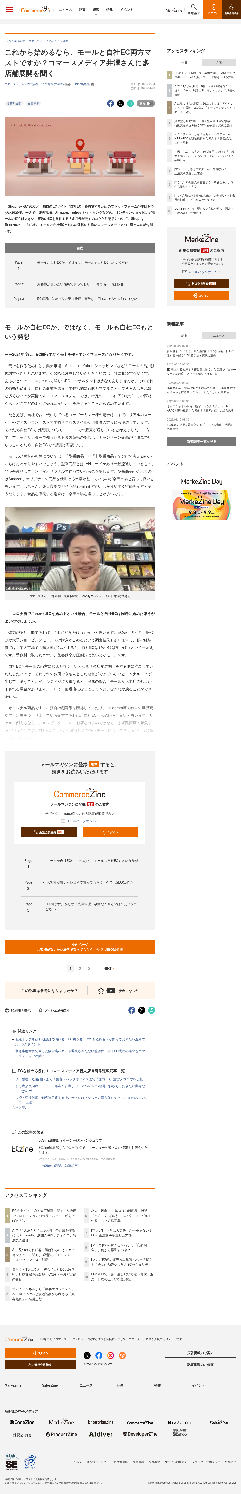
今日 (184, 62)
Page (18, 284)
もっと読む (20, 1107)
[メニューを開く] (9, 9)
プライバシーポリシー (206, 1462)
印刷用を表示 (21, 1010)
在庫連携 (33, 103)
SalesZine (50, 1385)
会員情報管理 (119, 1462)
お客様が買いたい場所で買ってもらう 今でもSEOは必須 (80, 284)
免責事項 (138, 1462)
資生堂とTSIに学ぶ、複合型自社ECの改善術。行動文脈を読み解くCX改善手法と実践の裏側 (44, 1274)
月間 (219, 62)
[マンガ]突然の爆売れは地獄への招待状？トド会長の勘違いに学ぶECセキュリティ (121, 1262)
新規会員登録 (51, 832)
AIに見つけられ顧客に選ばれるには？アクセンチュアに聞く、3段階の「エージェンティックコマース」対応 (43, 1254)
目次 (80, 248)
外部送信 (230, 1462)
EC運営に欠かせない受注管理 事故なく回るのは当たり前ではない (87, 298)
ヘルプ (77, 1462)
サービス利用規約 (176, 1462)
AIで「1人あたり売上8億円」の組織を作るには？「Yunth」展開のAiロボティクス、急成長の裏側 (44, 1235)
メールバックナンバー (82, 820)
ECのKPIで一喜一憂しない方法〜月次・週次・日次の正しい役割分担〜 (122, 1276)
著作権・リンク (96, 1462)
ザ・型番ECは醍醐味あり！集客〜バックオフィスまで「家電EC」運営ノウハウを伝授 (79, 1078)
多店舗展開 (14, 103)
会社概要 (154, 1462)
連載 (96, 9)
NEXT (107, 968)
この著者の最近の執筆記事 (58, 1165)
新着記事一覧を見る (202, 441)
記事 (82, 9)
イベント (126, 9)
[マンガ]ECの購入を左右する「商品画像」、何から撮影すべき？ (119, 1247)
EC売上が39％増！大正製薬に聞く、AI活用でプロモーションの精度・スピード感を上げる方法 (44, 1215)
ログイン (112, 832)
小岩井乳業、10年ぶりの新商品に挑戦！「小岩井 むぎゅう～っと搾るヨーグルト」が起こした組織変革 (123, 1215)
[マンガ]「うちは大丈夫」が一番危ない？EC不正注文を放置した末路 (121, 1232)
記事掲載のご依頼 (200, 1364)
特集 (109, 9)
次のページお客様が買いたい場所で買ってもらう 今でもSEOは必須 (80, 947)
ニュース (65, 9)
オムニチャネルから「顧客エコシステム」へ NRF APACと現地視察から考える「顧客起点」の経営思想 (43, 1293)
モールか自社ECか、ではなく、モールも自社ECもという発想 (83, 262)
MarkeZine (13, 1385)
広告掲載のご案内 (200, 1352)
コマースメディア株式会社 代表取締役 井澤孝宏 (35, 84)
